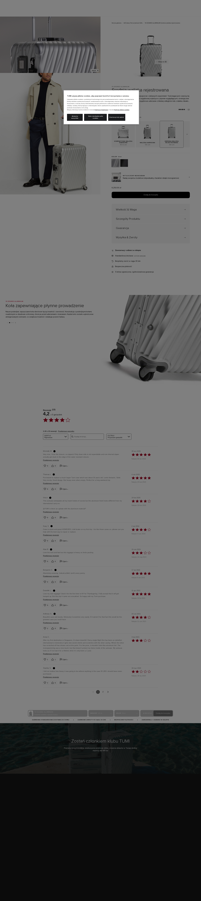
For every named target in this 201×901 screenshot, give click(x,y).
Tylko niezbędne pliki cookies (95, 117)
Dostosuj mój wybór (116, 117)
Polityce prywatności (101, 110)
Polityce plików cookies (121, 110)
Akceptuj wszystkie (74, 117)
